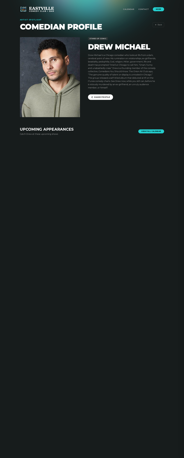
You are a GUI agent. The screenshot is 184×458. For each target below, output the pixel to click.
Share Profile (102, 97)
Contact (143, 9)
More (158, 9)
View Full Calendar (151, 131)
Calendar (128, 9)
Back (160, 25)
